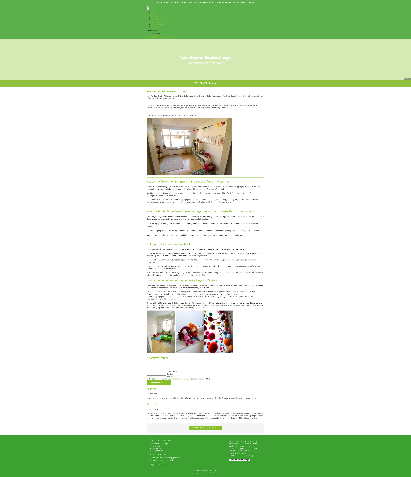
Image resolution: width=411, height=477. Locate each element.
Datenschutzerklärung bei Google (241, 455)
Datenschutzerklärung (179, 379)
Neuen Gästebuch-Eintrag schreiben (205, 428)
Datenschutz (207, 470)
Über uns (168, 2)
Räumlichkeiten (239, 2)
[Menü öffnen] (147, 6)
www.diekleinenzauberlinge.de (162, 460)
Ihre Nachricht (172, 371)
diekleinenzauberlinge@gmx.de (159, 38)
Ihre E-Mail (171, 376)
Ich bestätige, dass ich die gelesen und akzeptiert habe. (180, 379)
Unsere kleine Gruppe (204, 2)
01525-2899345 (153, 35)
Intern (215, 470)
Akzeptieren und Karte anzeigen (239, 460)
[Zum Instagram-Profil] (165, 464)
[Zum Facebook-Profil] (162, 464)
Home (159, 2)
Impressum (198, 470)
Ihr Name (170, 374)
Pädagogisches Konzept (183, 2)
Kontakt (251, 2)
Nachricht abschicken (158, 382)
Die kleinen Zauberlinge (205, 58)
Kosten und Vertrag (223, 2)
